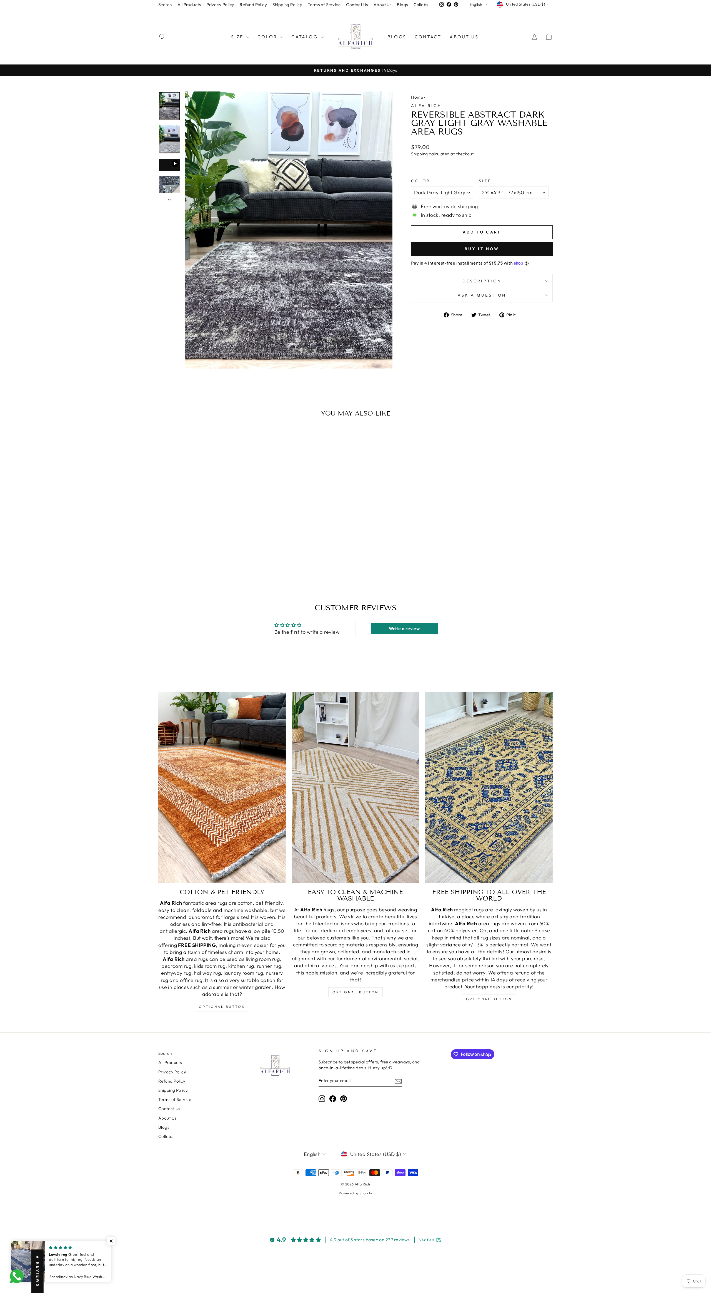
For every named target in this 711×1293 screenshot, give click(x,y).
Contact (428, 36)
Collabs (421, 4)
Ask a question (482, 295)
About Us (383, 4)
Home (417, 97)
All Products (189, 4)
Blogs (402, 4)
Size (238, 36)
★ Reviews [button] (37, 1271)
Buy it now (482, 248)
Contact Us (357, 4)
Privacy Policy (220, 4)
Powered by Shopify (355, 1193)
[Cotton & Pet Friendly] (222, 787)
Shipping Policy (287, 4)
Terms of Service (324, 4)
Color (268, 36)
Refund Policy (253, 4)
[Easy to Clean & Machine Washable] (355, 787)
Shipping (419, 153)
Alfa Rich (426, 105)
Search (165, 4)
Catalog (305, 36)
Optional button (222, 1006)
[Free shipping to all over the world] (489, 787)
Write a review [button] (404, 628)
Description (482, 281)
